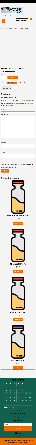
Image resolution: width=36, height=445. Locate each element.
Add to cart (12, 77)
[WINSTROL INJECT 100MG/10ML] (7, 21)
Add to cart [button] (18, 223)
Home (2, 28)
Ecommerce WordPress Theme (12, 440)
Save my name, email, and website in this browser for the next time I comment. (17, 166)
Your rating (4, 109)
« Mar (17, 410)
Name (3, 142)
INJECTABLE (23, 83)
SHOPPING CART (23, 20)
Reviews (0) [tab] (7, 88)
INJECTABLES (9, 28)
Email (3, 152)
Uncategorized (18, 417)
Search (31, 16)
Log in (18, 436)
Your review (5, 114)
